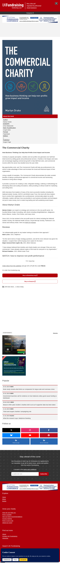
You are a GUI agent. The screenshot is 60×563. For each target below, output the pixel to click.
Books (4, 501)
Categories (29, 13)
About (4, 534)
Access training (7, 519)
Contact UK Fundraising (9, 536)
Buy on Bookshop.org (29, 275)
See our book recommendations (12, 517)
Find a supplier (7, 514)
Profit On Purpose (30, 222)
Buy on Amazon (29, 281)
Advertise (55, 333)
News (4, 497)
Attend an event (7, 523)
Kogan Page (31, 261)
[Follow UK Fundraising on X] (11, 430)
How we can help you (9, 512)
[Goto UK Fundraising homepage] (29, 5)
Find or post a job (7, 521)
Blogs (4, 499)
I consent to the (24, 469)
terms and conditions (29, 469)
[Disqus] (30, 309)
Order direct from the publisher (11, 266)
